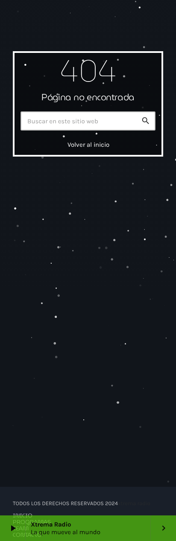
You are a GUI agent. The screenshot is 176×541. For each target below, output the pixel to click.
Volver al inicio (88, 144)
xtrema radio (134, 503)
